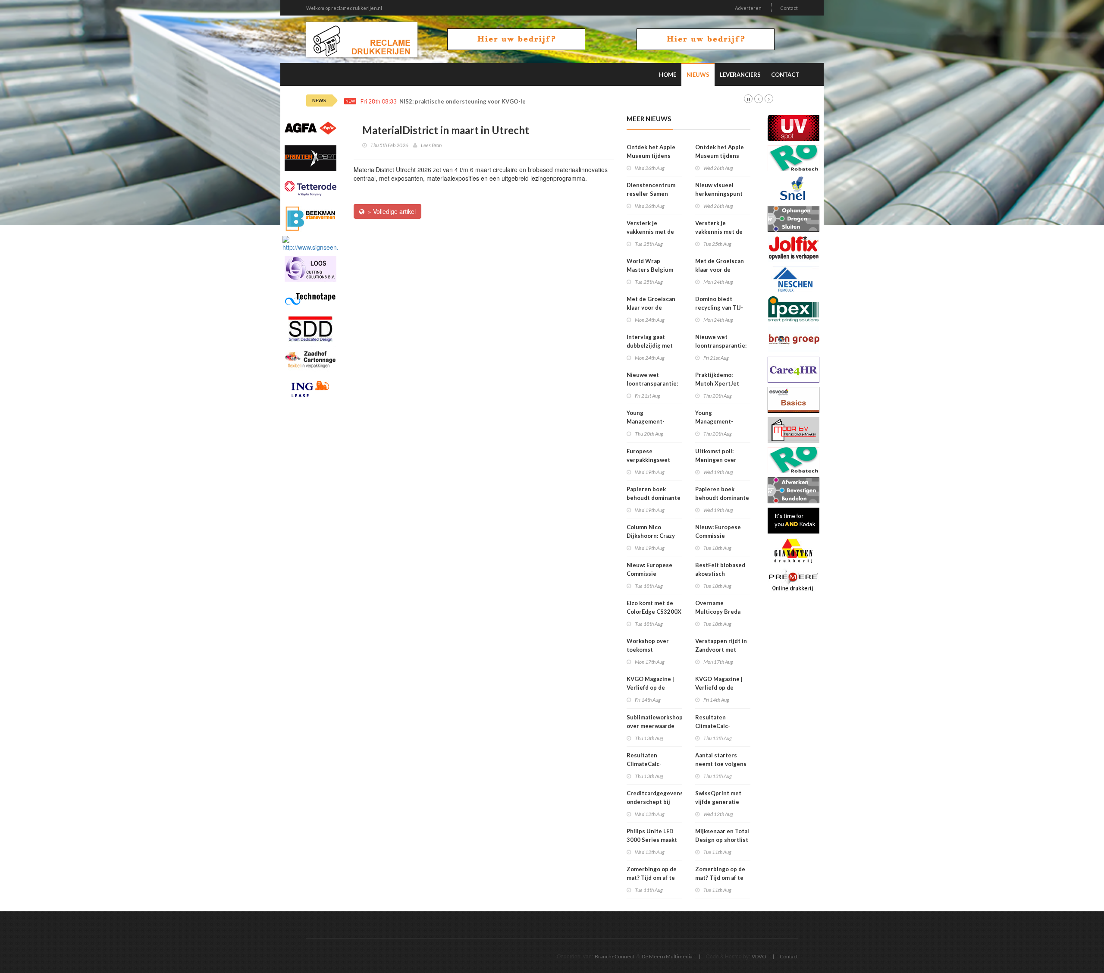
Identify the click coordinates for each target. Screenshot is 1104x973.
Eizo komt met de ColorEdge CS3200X (654, 607)
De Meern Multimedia (667, 956)
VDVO (759, 956)
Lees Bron (431, 145)
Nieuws (698, 74)
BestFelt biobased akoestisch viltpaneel (720, 574)
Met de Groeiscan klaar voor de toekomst (651, 307)
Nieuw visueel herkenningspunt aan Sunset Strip (719, 194)
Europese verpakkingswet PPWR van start (648, 460)
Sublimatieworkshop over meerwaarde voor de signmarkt (655, 726)
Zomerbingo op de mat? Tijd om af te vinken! (652, 878)
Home (667, 74)
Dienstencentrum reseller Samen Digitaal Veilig (651, 194)
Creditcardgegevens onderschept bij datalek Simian (655, 802)
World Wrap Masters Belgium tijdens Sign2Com (651, 269)
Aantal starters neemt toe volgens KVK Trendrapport (720, 764)
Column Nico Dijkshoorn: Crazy (651, 531)
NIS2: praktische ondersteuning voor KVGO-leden (467, 101)
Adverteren (748, 8)
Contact (789, 8)
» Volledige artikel (390, 211)
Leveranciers (740, 74)
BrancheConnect (614, 956)
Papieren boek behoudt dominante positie (654, 498)
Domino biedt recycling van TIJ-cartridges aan (719, 307)
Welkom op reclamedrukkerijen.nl (344, 8)
